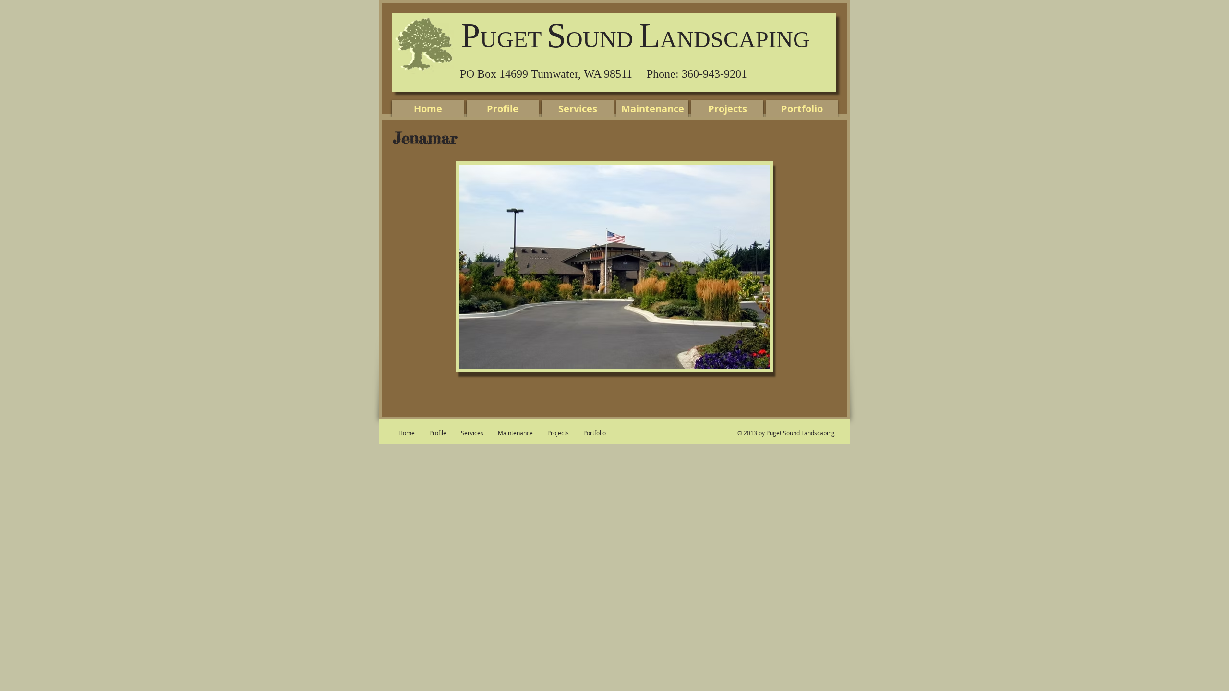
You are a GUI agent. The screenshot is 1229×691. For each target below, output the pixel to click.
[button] (614, 266)
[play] (755, 354)
